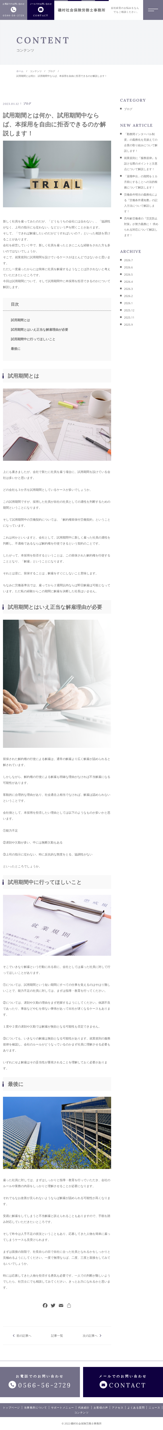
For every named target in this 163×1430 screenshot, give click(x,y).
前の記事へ (23, 1335)
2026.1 (128, 303)
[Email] (61, 1305)
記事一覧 (57, 1335)
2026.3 (128, 289)
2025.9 (128, 324)
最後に (15, 348)
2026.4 (128, 281)
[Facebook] (45, 1305)
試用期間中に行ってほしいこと (33, 339)
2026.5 (128, 274)
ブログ (27, 103)
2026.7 (128, 260)
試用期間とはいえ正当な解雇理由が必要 (39, 329)
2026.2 (128, 296)
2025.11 (129, 317)
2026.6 (128, 267)
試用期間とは (20, 320)
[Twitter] (53, 1305)
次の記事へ (90, 1335)
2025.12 (129, 310)
